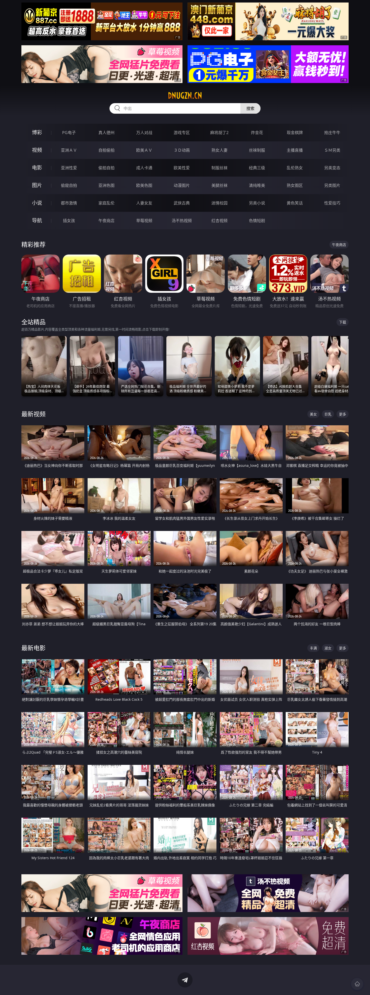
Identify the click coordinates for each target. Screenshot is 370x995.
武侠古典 (182, 203)
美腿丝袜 (219, 185)
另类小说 (257, 203)
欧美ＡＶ (144, 150)
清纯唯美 (257, 185)
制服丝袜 (219, 168)
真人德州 (106, 132)
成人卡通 (144, 168)
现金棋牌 (295, 132)
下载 (342, 322)
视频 (37, 150)
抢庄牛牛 (332, 132)
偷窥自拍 (69, 185)
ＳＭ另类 (332, 150)
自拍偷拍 (106, 150)
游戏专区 (182, 132)
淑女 (327, 648)
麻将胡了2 (219, 132)
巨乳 (327, 414)
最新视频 (33, 414)
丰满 (313, 648)
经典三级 (257, 168)
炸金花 (257, 132)
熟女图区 (295, 185)
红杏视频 (219, 220)
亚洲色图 (106, 185)
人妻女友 (144, 203)
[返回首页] (357, 984)
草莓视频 (144, 220)
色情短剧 (257, 220)
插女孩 (69, 220)
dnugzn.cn (185, 96)
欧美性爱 (182, 168)
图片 (37, 185)
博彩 (37, 132)
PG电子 (69, 132)
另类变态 (332, 168)
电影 (37, 167)
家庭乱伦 (106, 203)
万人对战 (144, 132)
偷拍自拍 (106, 168)
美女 (313, 414)
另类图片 (332, 185)
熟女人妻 (219, 150)
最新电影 (33, 648)
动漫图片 (182, 185)
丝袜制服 (257, 150)
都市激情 (69, 203)
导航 (37, 220)
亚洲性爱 (69, 168)
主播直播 (295, 150)
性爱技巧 (332, 203)
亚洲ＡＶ (69, 150)
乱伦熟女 (295, 168)
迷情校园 (219, 203)
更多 (342, 414)
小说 (37, 202)
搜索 (250, 108)
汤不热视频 (182, 220)
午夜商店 (106, 220)
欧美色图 (144, 185)
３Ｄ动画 (182, 150)
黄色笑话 (295, 203)
